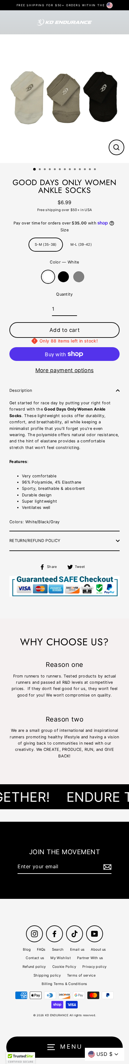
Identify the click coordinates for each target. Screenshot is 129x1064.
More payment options (64, 370)
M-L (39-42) (81, 244)
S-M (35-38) (46, 244)
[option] (64, 98)
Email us (77, 949)
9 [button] (75, 169)
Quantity (64, 294)
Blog (27, 949)
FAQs (41, 949)
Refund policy (34, 966)
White (48, 276)
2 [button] (40, 169)
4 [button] (50, 169)
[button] (20, 1058)
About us (98, 949)
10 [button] (80, 169)
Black (63, 276)
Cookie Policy (64, 966)
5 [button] (55, 169)
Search (58, 949)
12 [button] (90, 169)
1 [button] (34, 169)
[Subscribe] (106, 867)
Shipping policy (47, 975)
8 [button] (70, 169)
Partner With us (90, 958)
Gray (78, 276)
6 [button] (60, 169)
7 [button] (65, 169)
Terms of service (81, 975)
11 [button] (85, 169)
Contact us (35, 958)
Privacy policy (94, 966)
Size (64, 230)
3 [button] (45, 169)
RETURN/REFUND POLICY (34, 540)
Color (64, 262)
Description (20, 390)
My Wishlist (60, 958)
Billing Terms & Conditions (64, 984)
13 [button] (95, 169)
